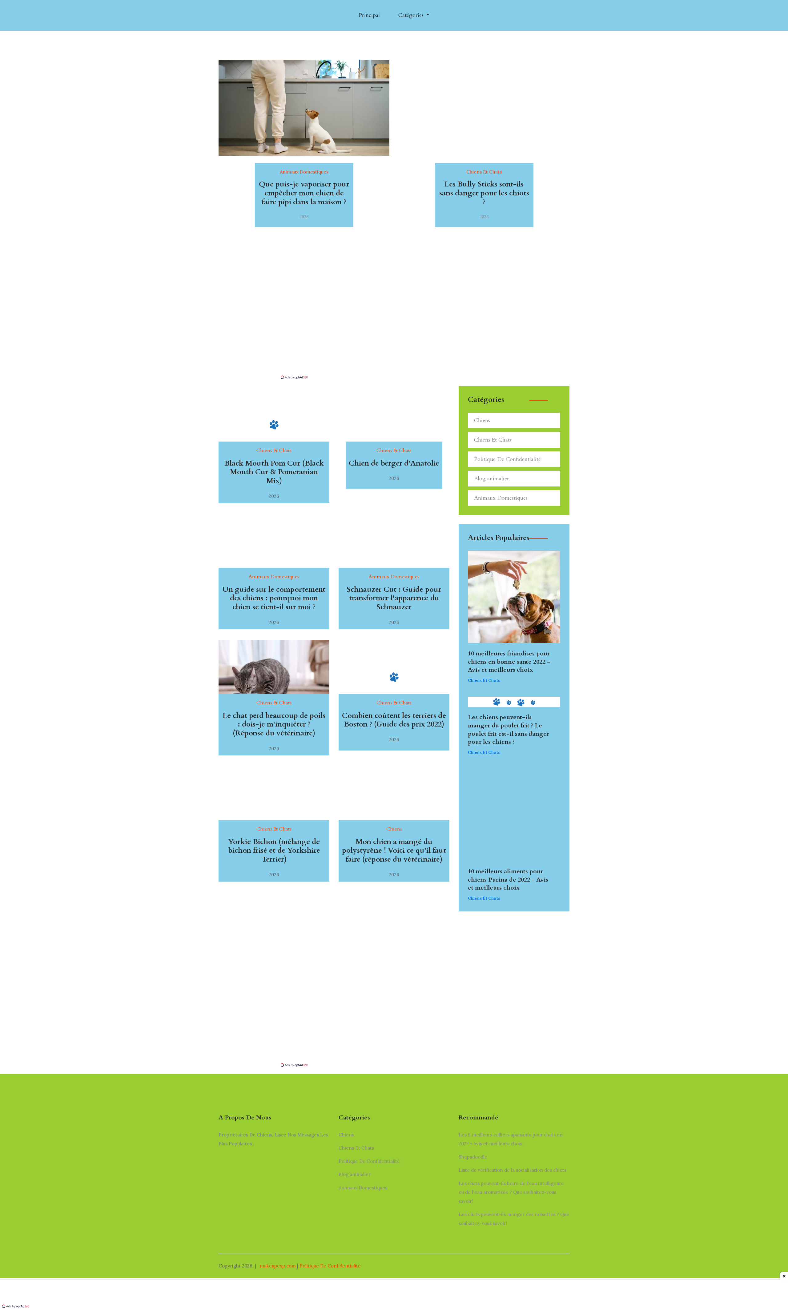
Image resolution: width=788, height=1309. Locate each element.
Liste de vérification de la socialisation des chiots (512, 1170)
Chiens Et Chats (493, 440)
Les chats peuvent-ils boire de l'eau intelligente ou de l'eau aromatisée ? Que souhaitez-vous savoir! (511, 1192)
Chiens (482, 420)
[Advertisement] (394, 328)
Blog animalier (491, 478)
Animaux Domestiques (501, 498)
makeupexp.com (278, 1266)
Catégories (411, 15)
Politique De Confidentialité (507, 459)
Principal (369, 15)
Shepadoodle (473, 1157)
